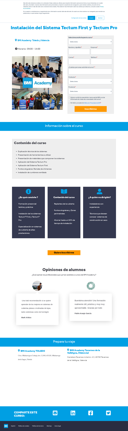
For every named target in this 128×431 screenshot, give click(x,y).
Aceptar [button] (91, 18)
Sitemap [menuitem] (49, 426)
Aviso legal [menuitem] (57, 426)
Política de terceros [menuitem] (38, 426)
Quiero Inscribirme (64, 252)
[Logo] (6, 426)
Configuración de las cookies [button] (78, 18)
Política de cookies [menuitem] (23, 426)
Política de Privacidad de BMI (92, 103)
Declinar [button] (100, 18)
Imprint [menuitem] (13, 426)
